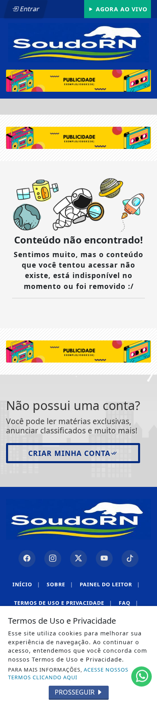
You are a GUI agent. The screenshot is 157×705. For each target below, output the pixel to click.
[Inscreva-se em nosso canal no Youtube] (104, 558)
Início (26, 584)
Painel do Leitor (110, 584)
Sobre (60, 584)
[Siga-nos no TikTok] (130, 558)
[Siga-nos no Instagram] (52, 558)
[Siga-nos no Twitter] (78, 558)
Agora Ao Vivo (120, 9)
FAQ (128, 602)
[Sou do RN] (78, 41)
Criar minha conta (69, 453)
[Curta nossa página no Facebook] (27, 558)
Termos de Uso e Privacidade (63, 602)
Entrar (29, 8)
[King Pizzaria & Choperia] (78, 81)
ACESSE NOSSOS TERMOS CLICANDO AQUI (68, 673)
